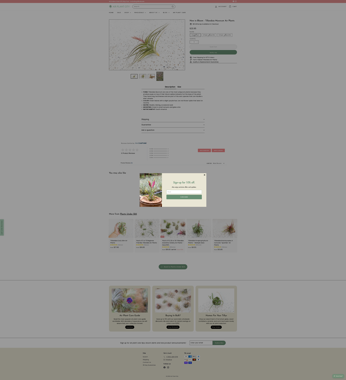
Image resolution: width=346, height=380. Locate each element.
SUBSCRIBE (184, 197)
